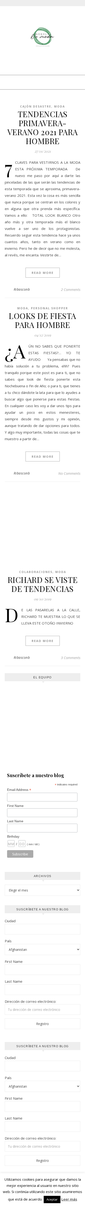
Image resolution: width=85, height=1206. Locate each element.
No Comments (69, 473)
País (8, 941)
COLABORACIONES (35, 572)
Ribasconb (22, 289)
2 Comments (70, 289)
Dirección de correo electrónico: (30, 1001)
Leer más (69, 1199)
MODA (59, 106)
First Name (15, 806)
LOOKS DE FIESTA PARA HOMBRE (42, 320)
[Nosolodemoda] (42, 37)
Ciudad (10, 920)
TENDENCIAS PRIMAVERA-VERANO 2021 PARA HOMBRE (42, 127)
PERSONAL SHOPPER (49, 308)
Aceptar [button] (52, 1199)
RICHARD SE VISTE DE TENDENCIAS (43, 584)
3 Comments (70, 657)
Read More (43, 273)
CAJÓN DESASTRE (35, 106)
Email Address (19, 790)
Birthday (13, 836)
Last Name (15, 821)
